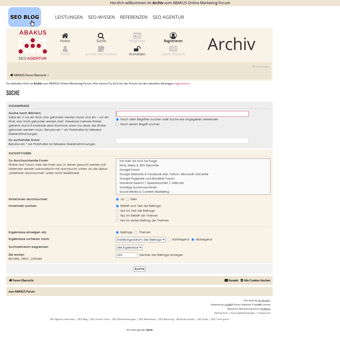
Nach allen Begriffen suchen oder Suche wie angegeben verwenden (169, 119)
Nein (133, 199)
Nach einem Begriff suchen (140, 124)
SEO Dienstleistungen (124, 319)
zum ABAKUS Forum (22, 291)
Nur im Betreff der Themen (139, 216)
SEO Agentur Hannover (62, 319)
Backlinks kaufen (185, 319)
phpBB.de (265, 308)
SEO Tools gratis (220, 319)
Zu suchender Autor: (25, 140)
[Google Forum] (193, 170)
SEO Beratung (166, 319)
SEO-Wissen (101, 17)
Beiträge (126, 232)
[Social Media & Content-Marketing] (193, 192)
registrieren (182, 83)
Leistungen (69, 17)
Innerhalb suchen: (23, 206)
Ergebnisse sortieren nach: (29, 239)
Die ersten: (17, 255)
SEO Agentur (168, 17)
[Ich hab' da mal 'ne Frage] (193, 161)
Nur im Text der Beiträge (137, 211)
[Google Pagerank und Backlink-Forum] (193, 179)
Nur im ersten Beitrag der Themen (144, 220)
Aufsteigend (180, 239)
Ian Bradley (264, 300)
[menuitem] (260, 67)
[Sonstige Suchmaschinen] (193, 187)
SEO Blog (82, 319)
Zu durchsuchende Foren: (29, 160)
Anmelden (137, 54)
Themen (144, 232)
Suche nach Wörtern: (25, 113)
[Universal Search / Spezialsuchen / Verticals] (193, 183)
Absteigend (203, 239)
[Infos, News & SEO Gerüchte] (193, 165)
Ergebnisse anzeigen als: (28, 232)
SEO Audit (203, 319)
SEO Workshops (147, 319)
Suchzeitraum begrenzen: (29, 247)
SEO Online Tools (99, 319)
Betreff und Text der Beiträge (140, 206)
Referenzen (134, 17)
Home (65, 40)
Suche (101, 40)
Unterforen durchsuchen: (28, 199)
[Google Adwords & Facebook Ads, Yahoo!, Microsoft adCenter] (193, 174)
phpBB (227, 304)
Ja (122, 199)
